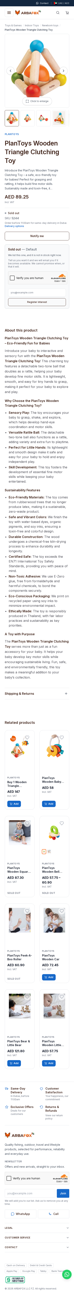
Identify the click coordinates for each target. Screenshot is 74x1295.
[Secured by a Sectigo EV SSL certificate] (15, 1280)
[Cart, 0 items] (67, 13)
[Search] (57, 12)
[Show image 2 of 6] (28, 118)
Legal (9, 1227)
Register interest (37, 302)
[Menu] (9, 12)
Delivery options (14, 226)
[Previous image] (10, 71)
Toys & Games (13, 25)
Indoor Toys (32, 25)
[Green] (44, 851)
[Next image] (63, 71)
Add (16, 803)
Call (56, 1214)
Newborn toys (50, 25)
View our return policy (54, 1117)
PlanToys (12, 134)
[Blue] (49, 851)
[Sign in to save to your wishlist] (27, 737)
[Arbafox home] (19, 1135)
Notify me (37, 236)
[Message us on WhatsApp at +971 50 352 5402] (67, 1274)
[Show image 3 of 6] (43, 118)
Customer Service (17, 1237)
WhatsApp (23, 1214)
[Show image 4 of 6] (59, 118)
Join (63, 1193)
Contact (11, 1247)
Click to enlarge (39, 101)
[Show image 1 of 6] (12, 118)
